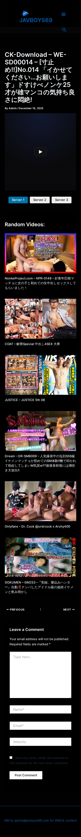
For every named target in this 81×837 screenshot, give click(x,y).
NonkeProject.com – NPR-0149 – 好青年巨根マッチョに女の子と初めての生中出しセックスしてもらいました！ (40, 283)
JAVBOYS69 (35, 20)
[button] (64, 30)
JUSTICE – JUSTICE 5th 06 (25, 400)
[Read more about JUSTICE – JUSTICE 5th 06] (40, 375)
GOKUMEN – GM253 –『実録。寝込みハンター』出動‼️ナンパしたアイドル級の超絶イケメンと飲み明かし (39, 587)
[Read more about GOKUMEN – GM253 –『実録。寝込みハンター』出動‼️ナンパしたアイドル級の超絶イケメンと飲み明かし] (40, 557)
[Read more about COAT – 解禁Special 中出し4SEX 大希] (40, 318)
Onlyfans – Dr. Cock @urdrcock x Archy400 (37, 526)
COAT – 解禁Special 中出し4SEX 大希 (32, 344)
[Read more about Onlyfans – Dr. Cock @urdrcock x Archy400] (40, 501)
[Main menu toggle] (63, 14)
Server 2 (39, 200)
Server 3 (61, 200)
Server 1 (18, 200)
